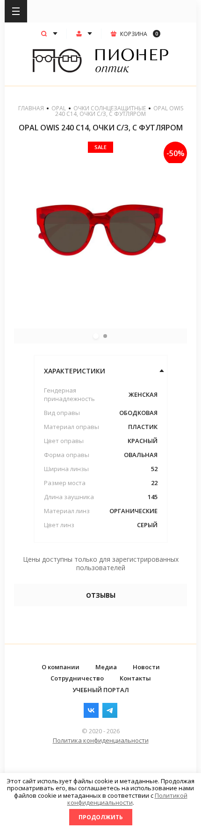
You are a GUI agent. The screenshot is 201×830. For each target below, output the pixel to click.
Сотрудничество (77, 678)
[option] (100, 228)
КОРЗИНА (139, 34)
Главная (31, 108)
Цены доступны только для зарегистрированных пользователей (101, 563)
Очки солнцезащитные (109, 108)
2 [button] (105, 336)
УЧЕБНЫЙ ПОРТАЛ (100, 690)
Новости (146, 667)
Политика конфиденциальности (101, 740)
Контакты (135, 678)
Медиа (106, 667)
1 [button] (96, 336)
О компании (60, 667)
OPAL (58, 108)
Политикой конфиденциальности (127, 799)
